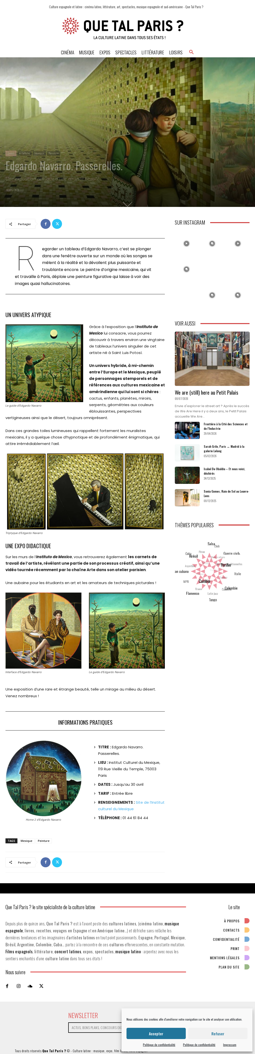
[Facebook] (46, 224)
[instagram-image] (186, 242)
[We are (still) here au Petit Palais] (212, 359)
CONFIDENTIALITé (226, 939)
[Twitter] (57, 224)
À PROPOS (232, 920)
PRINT (235, 948)
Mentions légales (225, 957)
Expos (11, 153)
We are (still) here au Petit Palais (206, 392)
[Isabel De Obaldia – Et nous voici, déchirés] (187, 475)
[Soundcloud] (29, 985)
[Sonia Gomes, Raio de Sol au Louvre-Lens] (187, 497)
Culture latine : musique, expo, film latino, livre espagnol (110, 1050)
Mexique (39, 153)
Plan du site (229, 966)
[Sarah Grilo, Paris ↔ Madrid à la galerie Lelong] (187, 452)
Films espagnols (19, 951)
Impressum (229, 1045)
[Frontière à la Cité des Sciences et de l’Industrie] (187, 430)
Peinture (54, 153)
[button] (191, 52)
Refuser (217, 1033)
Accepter (156, 1033)
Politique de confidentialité (159, 1045)
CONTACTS (231, 930)
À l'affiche (24, 153)
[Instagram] (18, 985)
